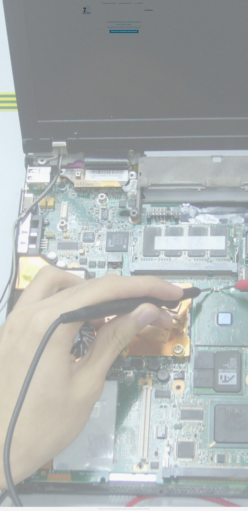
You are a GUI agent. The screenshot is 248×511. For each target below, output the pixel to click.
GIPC (128, 10)
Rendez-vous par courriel (126, 3)
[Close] (245, 508)
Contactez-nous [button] (161, 10)
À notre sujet (137, 10)
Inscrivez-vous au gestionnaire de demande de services (124, 31)
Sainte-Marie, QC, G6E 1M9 (110, 3)
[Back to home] (86, 10)
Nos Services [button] (149, 10)
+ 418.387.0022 (139, 3)
